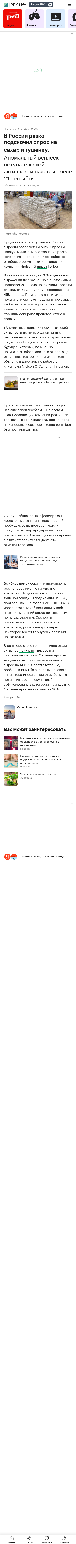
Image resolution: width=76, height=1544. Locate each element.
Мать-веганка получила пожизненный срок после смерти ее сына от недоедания (45, 741)
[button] (38, 116)
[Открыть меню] (69, 4)
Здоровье (26, 777)
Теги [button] (19, 697)
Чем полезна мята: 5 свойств (39, 773)
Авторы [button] (9, 697)
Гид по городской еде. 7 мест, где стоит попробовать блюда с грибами (44, 379)
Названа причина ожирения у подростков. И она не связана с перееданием (41, 759)
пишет (42, 265)
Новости (9, 129)
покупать (26, 649)
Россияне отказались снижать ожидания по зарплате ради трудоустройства (40, 560)
